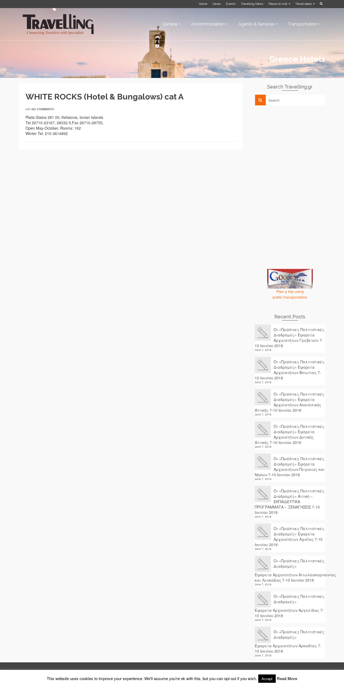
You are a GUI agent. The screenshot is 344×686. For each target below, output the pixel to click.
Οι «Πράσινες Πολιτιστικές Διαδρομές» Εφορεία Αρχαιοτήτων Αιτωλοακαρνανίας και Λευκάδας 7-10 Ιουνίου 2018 (290, 570)
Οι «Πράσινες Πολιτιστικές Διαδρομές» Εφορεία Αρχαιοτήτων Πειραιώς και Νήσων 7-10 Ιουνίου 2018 (290, 466)
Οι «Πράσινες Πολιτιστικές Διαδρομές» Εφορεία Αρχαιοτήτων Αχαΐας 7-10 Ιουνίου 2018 (289, 536)
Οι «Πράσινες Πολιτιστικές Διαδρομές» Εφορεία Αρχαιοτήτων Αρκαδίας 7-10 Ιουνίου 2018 (289, 641)
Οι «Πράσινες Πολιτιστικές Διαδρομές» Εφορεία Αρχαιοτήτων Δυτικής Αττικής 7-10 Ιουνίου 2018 (289, 434)
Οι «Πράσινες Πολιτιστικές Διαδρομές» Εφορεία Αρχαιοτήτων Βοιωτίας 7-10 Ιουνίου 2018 (289, 370)
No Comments (42, 109)
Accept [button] (267, 678)
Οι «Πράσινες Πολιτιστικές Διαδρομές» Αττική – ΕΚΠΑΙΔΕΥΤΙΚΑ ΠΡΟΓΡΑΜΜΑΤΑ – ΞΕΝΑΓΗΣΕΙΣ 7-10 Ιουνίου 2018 (289, 501)
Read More (287, 678)
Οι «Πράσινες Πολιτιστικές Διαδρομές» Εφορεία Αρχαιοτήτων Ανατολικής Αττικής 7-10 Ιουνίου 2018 (289, 402)
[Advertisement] (295, 147)
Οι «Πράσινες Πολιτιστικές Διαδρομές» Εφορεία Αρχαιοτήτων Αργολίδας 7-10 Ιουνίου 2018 (289, 605)
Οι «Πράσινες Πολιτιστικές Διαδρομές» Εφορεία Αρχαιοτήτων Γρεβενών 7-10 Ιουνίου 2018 (289, 337)
